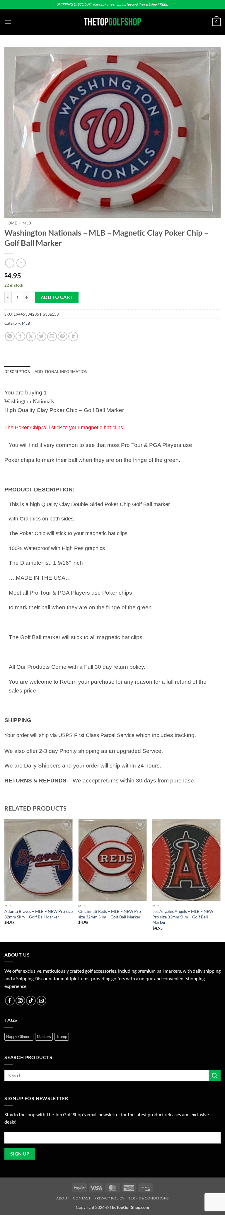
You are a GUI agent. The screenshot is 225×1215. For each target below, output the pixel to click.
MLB (27, 223)
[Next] (220, 879)
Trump (61, 1036)
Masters (44, 1036)
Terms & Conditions (148, 1198)
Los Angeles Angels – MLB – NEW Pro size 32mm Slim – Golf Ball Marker (182, 917)
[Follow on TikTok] (31, 1000)
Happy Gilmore (19, 1036)
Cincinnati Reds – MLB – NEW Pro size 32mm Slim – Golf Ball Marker (109, 914)
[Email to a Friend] (52, 336)
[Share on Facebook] (20, 336)
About (62, 1198)
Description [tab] (17, 371)
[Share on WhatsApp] (10, 336)
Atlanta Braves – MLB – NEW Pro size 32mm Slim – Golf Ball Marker (38, 914)
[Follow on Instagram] (20, 1000)
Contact (82, 1198)
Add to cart (57, 297)
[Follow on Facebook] (10, 1000)
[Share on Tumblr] (73, 336)
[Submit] (215, 1075)
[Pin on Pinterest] (62, 336)
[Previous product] (20, 263)
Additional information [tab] (61, 371)
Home (10, 223)
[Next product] (9, 263)
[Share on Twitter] (41, 336)
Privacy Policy (109, 1198)
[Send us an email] (41, 1000)
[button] (7, 22)
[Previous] (4, 879)
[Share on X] (31, 336)
